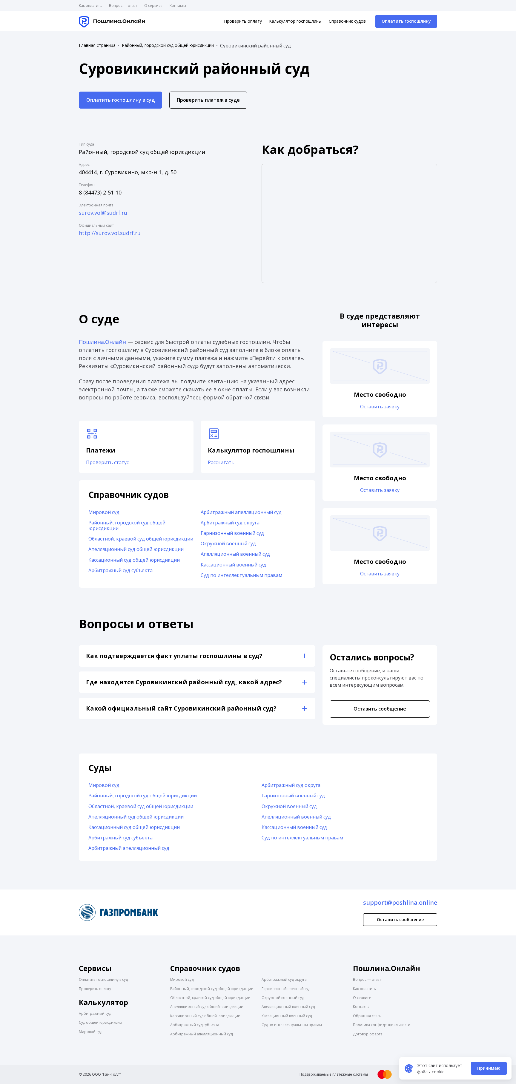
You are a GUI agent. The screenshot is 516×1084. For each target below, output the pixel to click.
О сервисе (153, 5)
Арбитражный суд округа (230, 522)
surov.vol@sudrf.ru (103, 212)
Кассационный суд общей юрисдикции (134, 560)
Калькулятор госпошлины (295, 21)
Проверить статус (107, 462)
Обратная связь (367, 1015)
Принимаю (488, 1068)
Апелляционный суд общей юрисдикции (136, 549)
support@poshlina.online (400, 902)
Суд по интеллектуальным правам (241, 575)
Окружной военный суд (228, 543)
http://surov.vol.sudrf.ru (110, 233)
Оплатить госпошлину (406, 21)
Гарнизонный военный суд (232, 533)
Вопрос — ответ (123, 5)
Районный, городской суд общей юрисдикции (168, 45)
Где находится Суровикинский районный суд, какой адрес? (184, 682)
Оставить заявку (380, 406)
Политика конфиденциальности (381, 1024)
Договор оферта (368, 1034)
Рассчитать (221, 462)
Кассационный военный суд (233, 564)
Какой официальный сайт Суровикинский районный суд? (181, 708)
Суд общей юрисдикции (100, 1022)
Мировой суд (103, 512)
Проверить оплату (243, 21)
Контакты (178, 5)
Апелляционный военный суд (235, 554)
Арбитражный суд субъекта (120, 570)
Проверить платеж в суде (208, 100)
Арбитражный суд (95, 1013)
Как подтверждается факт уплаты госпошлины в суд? (174, 656)
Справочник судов (347, 21)
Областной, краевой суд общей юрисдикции (140, 538)
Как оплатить (90, 5)
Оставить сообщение (380, 708)
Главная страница (97, 45)
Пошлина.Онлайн (102, 341)
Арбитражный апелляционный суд (241, 512)
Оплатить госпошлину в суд (120, 100)
